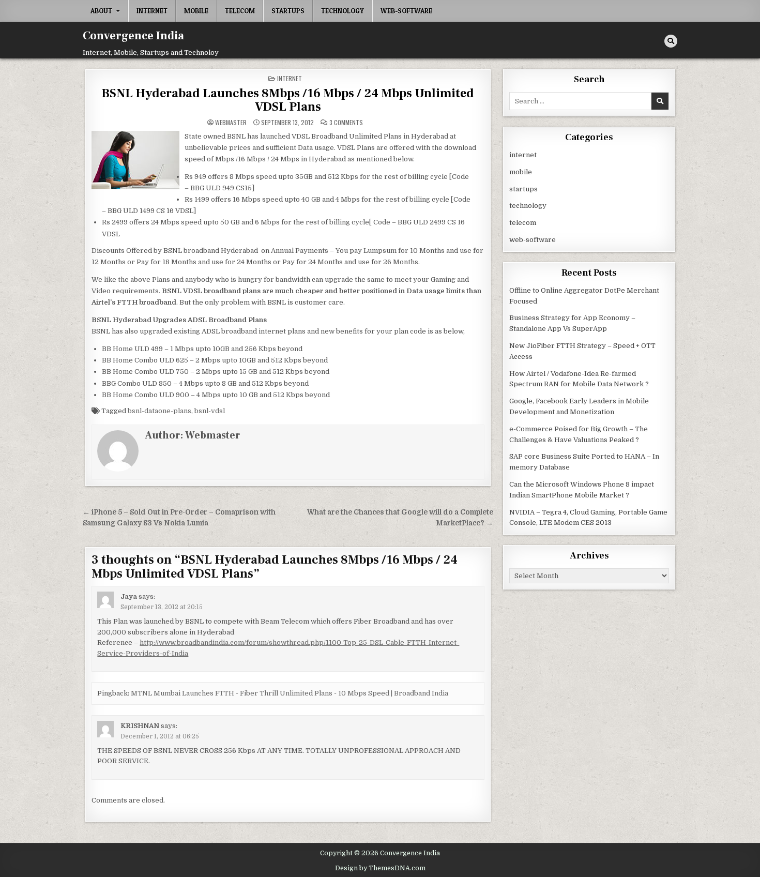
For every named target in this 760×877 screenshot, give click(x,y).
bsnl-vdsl (209, 411)
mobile (196, 11)
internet (152, 11)
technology (342, 11)
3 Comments (346, 122)
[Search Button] (670, 41)
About (101, 11)
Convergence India (133, 35)
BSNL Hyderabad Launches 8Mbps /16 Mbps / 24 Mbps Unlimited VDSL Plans (287, 100)
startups (288, 11)
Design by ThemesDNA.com (380, 868)
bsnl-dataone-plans (159, 411)
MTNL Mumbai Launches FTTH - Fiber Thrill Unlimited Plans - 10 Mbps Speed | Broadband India (289, 693)
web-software (406, 11)
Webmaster (231, 122)
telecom (240, 11)
